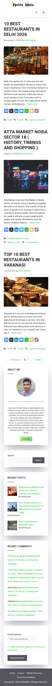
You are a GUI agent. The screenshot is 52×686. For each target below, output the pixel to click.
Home (12, 673)
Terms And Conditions (26, 677)
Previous (13, 359)
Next (39, 359)
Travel (17, 242)
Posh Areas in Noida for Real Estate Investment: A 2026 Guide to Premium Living (25, 577)
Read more (32, 104)
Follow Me (26, 439)
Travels (10, 238)
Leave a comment (37, 120)
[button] (36, 12)
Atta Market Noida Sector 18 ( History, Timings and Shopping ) (26, 139)
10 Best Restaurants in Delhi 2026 (22, 29)
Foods (20, 120)
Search (11, 455)
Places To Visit (22, 238)
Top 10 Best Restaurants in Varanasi (22, 260)
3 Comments (32, 242)
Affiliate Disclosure (34, 673)
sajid (10, 611)
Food (9, 120)
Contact (20, 673)
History (10, 242)
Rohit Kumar (13, 556)
